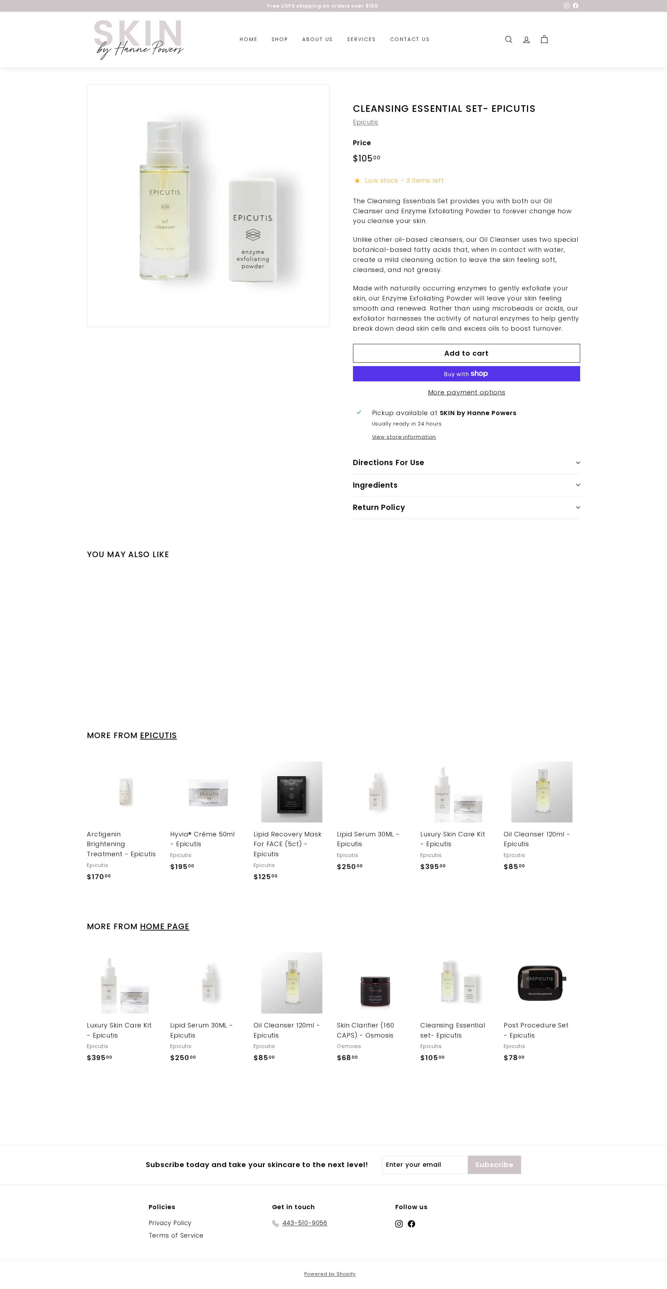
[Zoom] (208, 206)
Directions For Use (389, 462)
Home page (164, 926)
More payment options (466, 392)
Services (361, 39)
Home (248, 39)
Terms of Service (176, 1235)
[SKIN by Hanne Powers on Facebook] (411, 1223)
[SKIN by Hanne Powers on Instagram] (399, 1223)
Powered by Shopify (329, 1274)
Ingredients (375, 485)
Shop (280, 39)
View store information (404, 436)
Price (362, 143)
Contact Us (410, 39)
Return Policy (379, 507)
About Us (317, 39)
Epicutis (365, 122)
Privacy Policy (170, 1223)
